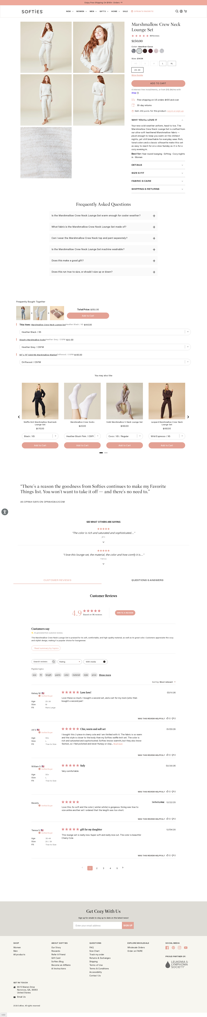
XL (172, 63)
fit (41, 675)
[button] (177, 11)
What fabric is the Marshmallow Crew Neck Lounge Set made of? (89, 226)
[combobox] (70, 661)
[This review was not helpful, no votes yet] (173, 718)
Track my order (96, 954)
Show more (105, 674)
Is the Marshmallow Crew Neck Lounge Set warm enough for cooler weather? (96, 215)
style (86, 675)
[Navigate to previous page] (83, 867)
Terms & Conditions (99, 968)
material (76, 675)
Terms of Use (96, 965)
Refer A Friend (58, 954)
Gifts (103, 11)
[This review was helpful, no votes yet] (168, 718)
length (48, 675)
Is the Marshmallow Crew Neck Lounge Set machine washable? (88, 249)
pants (57, 675)
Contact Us (95, 975)
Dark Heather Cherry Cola (150, 51)
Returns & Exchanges (100, 958)
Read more (118, 744)
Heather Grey (162, 51)
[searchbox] (41, 661)
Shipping (93, 961)
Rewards (55, 950)
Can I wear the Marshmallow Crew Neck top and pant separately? (89, 238)
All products (19, 954)
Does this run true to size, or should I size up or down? (82, 271)
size (34, 675)
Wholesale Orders (136, 947)
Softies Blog (57, 961)
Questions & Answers (147, 580)
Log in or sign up (175, 111)
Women (80, 11)
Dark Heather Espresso (145, 51)
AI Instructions (58, 968)
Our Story (56, 947)
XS (135, 63)
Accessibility (95, 972)
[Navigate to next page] (123, 867)
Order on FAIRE (135, 950)
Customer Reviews (57, 580)
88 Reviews (154, 36)
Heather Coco (139, 51)
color (66, 675)
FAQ (91, 947)
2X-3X (137, 70)
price (94, 675)
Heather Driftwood (156, 51)
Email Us (21, 996)
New (68, 11)
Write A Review (125, 612)
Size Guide (137, 75)
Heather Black (134, 51)
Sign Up (127, 925)
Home (114, 11)
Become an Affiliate (61, 965)
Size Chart (94, 950)
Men (92, 11)
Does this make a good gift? (68, 260)
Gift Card (55, 958)
